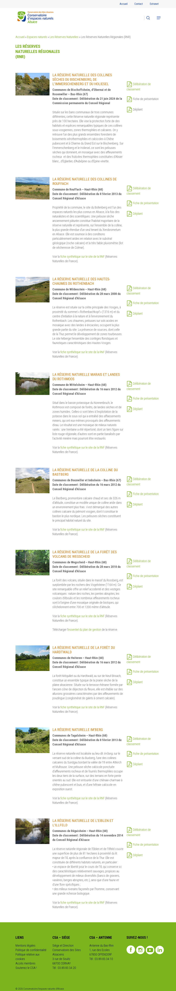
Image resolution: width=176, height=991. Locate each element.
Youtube (150, 950)
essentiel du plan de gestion (84, 629)
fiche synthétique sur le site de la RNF (82, 256)
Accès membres (25, 963)
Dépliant (137, 213)
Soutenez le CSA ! (26, 968)
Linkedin (159, 950)
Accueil (19, 37)
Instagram (140, 950)
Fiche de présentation (146, 203)
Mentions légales (25, 945)
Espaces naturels (37, 37)
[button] (159, 18)
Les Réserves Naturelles (64, 37)
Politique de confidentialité (30, 950)
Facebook (130, 949)
